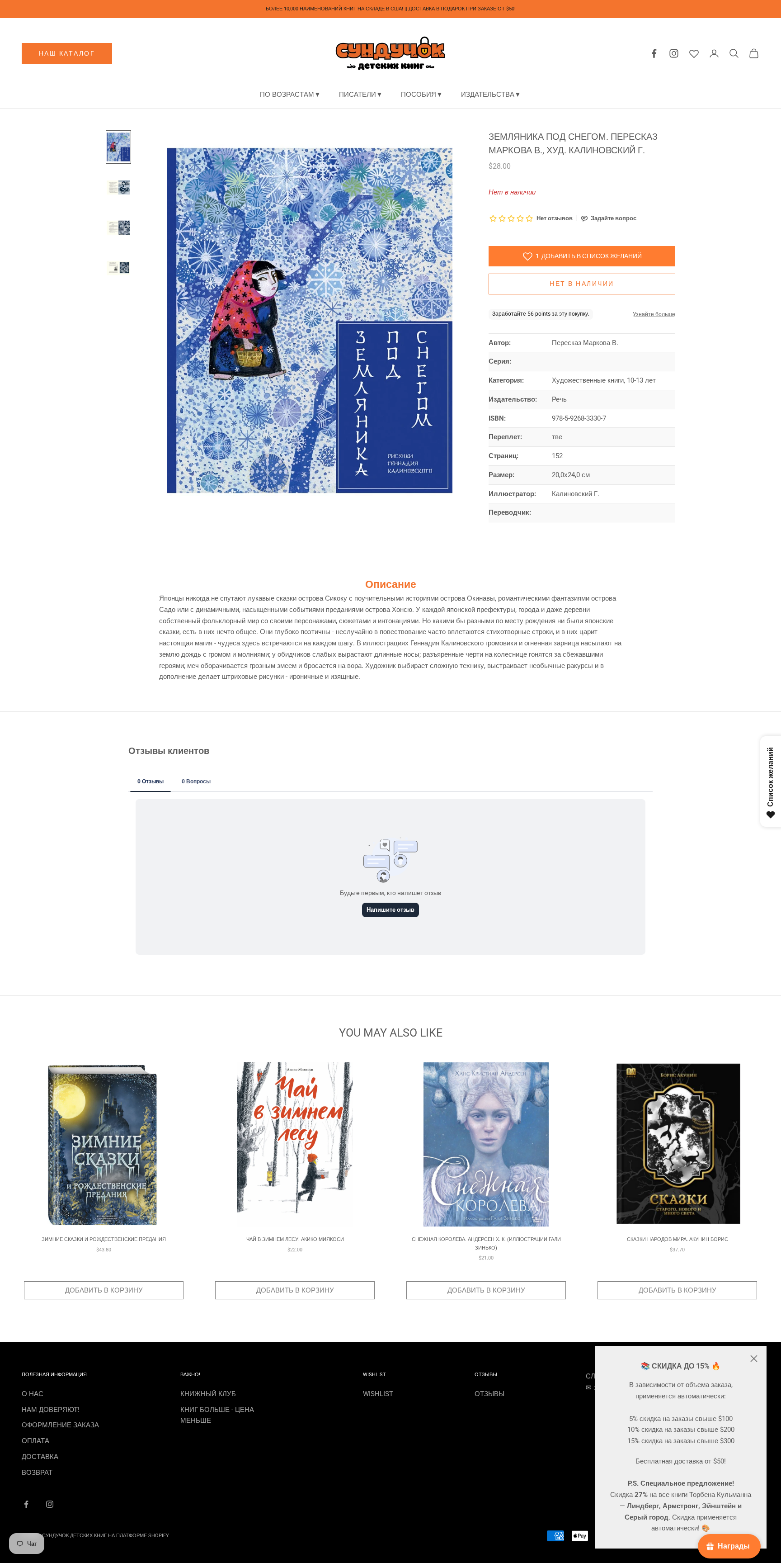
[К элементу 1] (118, 146)
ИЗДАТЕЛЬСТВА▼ (491, 94)
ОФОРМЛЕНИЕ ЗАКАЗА (60, 1425)
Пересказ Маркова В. (585, 343)
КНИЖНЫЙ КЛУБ (208, 1394)
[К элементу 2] (118, 187)
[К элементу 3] (118, 227)
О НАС (32, 1394)
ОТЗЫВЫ (489, 1394)
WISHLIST (378, 1394)
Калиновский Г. (575, 494)
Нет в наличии (582, 284)
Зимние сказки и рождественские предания (104, 1239)
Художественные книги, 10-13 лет (604, 380)
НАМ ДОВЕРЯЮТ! (51, 1410)
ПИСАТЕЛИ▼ (361, 94)
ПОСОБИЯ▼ (422, 94)
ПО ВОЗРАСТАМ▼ (290, 94)
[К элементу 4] (118, 267)
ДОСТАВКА (40, 1457)
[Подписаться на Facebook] (26, 1504)
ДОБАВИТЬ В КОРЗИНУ (104, 1290)
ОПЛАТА (35, 1441)
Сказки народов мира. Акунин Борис (677, 1239)
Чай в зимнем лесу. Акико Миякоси (295, 1239)
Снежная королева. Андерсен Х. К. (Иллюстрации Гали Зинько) (486, 1243)
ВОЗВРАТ (37, 1472)
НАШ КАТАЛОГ (67, 53)
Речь (559, 399)
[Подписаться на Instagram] (49, 1504)
